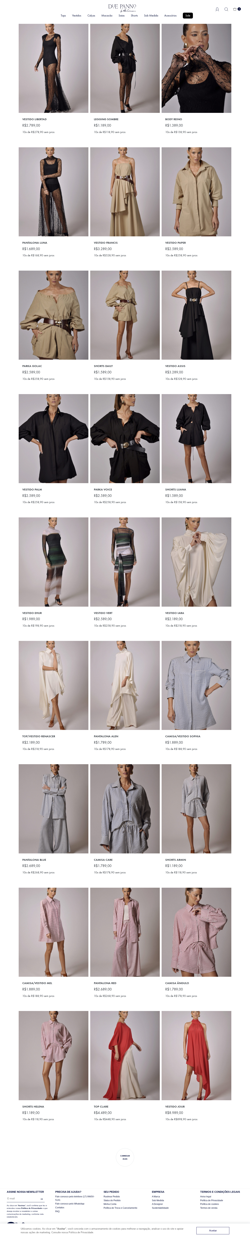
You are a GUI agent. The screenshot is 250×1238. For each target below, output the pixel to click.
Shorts (134, 15)
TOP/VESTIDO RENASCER (38, 736)
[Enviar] (41, 1199)
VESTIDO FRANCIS (106, 242)
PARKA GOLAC (32, 366)
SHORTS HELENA (33, 1106)
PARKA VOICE (103, 489)
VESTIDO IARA (174, 613)
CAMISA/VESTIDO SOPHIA (182, 736)
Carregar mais (125, 1157)
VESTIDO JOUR (175, 1106)
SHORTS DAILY (103, 366)
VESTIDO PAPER (175, 242)
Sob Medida (151, 15)
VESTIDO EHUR (32, 613)
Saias (122, 15)
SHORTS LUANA (175, 489)
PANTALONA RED (105, 983)
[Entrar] (217, 9)
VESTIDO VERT (103, 613)
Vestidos (76, 15)
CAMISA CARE (103, 859)
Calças (91, 15)
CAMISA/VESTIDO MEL (37, 983)
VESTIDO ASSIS (175, 366)
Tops (63, 15)
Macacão (106, 15)
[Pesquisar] (226, 9)
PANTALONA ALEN (106, 736)
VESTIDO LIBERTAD (34, 119)
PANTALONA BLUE (34, 859)
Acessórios (170, 15)
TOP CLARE (101, 1106)
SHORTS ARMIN (175, 859)
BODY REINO (173, 119)
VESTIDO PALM (32, 489)
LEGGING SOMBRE (106, 119)
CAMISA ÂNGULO (177, 983)
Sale (187, 15)
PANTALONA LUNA (34, 242)
